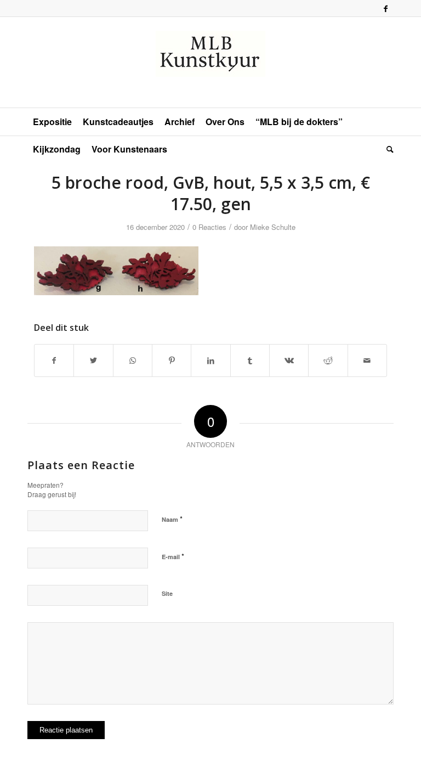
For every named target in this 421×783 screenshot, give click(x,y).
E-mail (173, 556)
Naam (172, 519)
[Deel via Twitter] (93, 360)
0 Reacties (209, 227)
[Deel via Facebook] (54, 360)
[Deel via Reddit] (328, 360)
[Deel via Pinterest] (171, 360)
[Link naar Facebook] (385, 8)
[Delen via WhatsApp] (132, 360)
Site (167, 593)
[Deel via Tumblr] (250, 360)
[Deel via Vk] (289, 360)
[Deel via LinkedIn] (210, 360)
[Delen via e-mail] (367, 360)
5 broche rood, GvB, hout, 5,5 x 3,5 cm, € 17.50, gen (211, 193)
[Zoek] (387, 149)
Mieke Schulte (272, 227)
